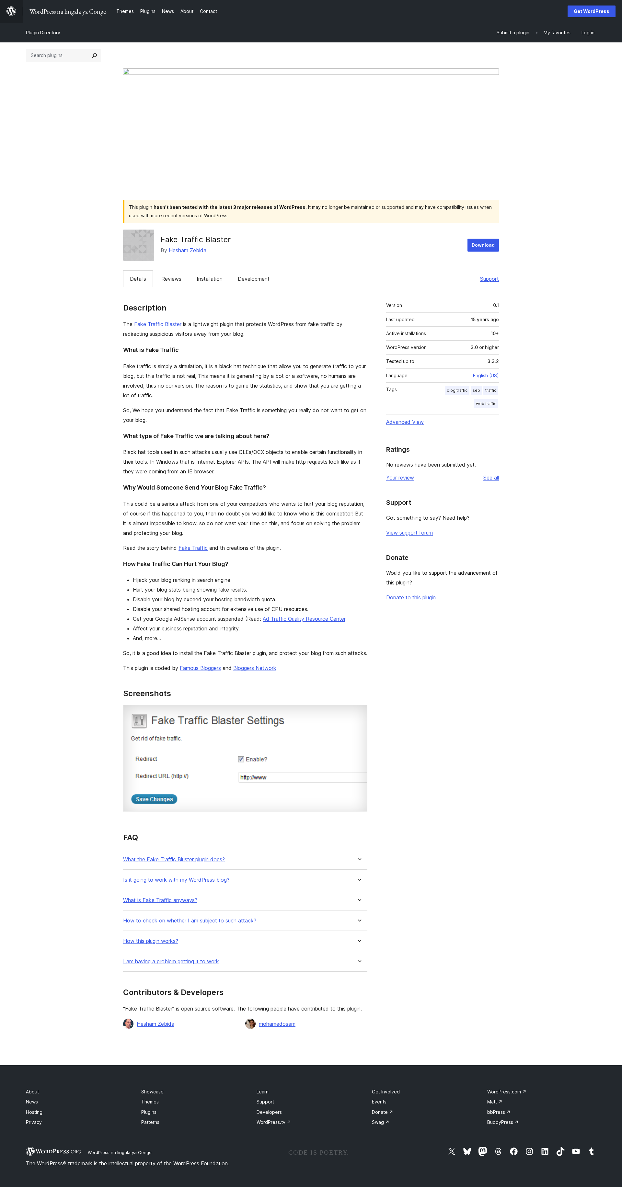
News (32, 1101)
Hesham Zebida (187, 250)
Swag (380, 1122)
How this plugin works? (150, 941)
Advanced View (405, 422)
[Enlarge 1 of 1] (358, 713)
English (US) (486, 375)
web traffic (486, 403)
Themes (150, 1101)
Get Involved (386, 1091)
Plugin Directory (43, 32)
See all (491, 477)
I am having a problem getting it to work (171, 961)
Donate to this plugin (411, 597)
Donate (382, 1112)
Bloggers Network (254, 668)
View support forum (409, 532)
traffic (490, 390)
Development (254, 279)
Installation (210, 279)
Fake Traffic (193, 548)
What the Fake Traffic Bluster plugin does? (174, 859)
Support (489, 279)
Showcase (152, 1091)
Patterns (150, 1122)
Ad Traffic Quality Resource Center (304, 619)
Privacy (34, 1122)
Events (379, 1101)
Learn (263, 1091)
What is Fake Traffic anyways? (160, 900)
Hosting (34, 1112)
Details (138, 279)
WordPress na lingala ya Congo (120, 1152)
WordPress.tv (274, 1122)
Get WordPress (591, 11)
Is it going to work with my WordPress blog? (176, 880)
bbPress (499, 1112)
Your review (400, 477)
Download (483, 245)
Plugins (148, 1112)
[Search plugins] (94, 55)
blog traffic (457, 390)
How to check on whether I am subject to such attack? (189, 921)
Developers (269, 1112)
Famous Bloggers (200, 668)
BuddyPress (503, 1122)
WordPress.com (506, 1091)
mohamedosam (277, 1024)
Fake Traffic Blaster (157, 324)
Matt (494, 1101)
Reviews (171, 279)
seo (476, 390)
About (32, 1091)
